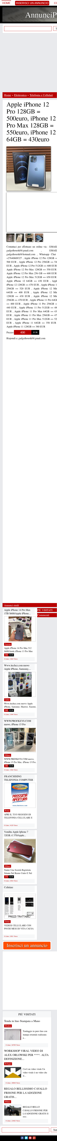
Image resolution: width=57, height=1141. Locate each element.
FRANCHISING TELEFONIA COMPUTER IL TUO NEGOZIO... (18, 780)
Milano (7, 755)
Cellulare (8, 887)
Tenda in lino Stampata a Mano (22, 1021)
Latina (7, 700)
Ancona (8, 644)
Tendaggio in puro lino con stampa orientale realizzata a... (35, 1034)
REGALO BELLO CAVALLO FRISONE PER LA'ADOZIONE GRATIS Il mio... (35, 1111)
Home (6, 3)
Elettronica (20, 95)
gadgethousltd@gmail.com (32, 338)
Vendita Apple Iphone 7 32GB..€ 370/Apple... (16, 833)
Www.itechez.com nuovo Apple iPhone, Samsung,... (17, 667)
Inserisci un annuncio (32, 3)
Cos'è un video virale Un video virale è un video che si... (35, 1072)
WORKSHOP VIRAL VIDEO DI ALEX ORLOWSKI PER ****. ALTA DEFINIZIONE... (26, 1055)
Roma (7, 811)
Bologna (8, 1064)
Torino (7, 922)
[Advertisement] (28, 62)
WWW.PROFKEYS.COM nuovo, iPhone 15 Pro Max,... (17, 724)
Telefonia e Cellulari (41, 95)
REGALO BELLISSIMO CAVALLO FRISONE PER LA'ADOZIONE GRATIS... (25, 1093)
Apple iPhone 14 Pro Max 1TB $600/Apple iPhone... (17, 611)
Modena (8, 1026)
